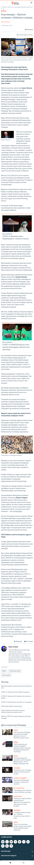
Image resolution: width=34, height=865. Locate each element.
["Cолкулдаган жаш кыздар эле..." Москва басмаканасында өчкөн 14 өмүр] (7, 812)
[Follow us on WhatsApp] (3, 846)
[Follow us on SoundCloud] (23, 841)
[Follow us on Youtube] (11, 841)
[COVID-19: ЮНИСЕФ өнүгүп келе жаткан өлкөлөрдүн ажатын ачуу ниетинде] (17, 332)
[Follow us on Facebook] (3, 841)
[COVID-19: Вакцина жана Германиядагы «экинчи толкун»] (17, 223)
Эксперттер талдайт (20, 778)
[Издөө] (23, 862)
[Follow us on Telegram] (15, 841)
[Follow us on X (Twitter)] (7, 841)
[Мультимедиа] (10, 862)
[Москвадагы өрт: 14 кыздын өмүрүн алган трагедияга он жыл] (7, 770)
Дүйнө (3, 11)
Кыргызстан (17, 796)
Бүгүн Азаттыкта (19, 788)
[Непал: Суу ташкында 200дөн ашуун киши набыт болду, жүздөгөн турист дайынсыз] (7, 824)
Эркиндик (17, 768)
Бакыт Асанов (5, 22)
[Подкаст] (11, 846)
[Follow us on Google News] (19, 841)
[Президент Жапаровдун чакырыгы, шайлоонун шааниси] (7, 780)
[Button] (29, 29)
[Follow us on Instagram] (28, 841)
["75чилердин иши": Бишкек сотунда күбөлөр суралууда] (7, 790)
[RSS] (7, 846)
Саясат (16, 730)
